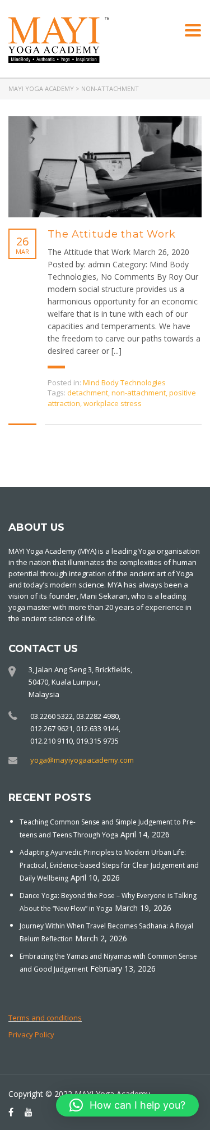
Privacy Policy (31, 1034)
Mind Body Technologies (124, 382)
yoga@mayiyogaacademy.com (82, 760)
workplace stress (112, 403)
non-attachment (138, 393)
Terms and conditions (45, 1018)
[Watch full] (105, 166)
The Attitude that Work (112, 234)
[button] (127, 1105)
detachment (87, 393)
